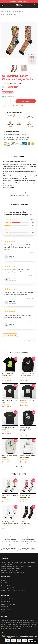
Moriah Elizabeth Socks (8, 14)
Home (3, 11)
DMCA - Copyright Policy (8, 588)
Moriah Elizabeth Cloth (14, 11)
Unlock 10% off (3, 636)
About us (3, 580)
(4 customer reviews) (16, 83)
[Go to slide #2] (23, 68)
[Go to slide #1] (14, 68)
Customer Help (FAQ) (7, 609)
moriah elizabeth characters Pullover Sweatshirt (25, 429)
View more (19, 466)
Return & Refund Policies (8, 604)
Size (3, 90)
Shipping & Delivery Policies (9, 599)
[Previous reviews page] (25, 340)
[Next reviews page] (34, 340)
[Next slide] (34, 40)
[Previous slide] (4, 40)
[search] (32, 5)
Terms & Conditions (6, 583)
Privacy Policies (5, 585)
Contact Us (4, 606)
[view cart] (35, 5)
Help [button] (35, 641)
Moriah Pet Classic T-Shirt (27, 400)
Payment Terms (5, 601)
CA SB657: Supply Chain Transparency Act (13, 590)
